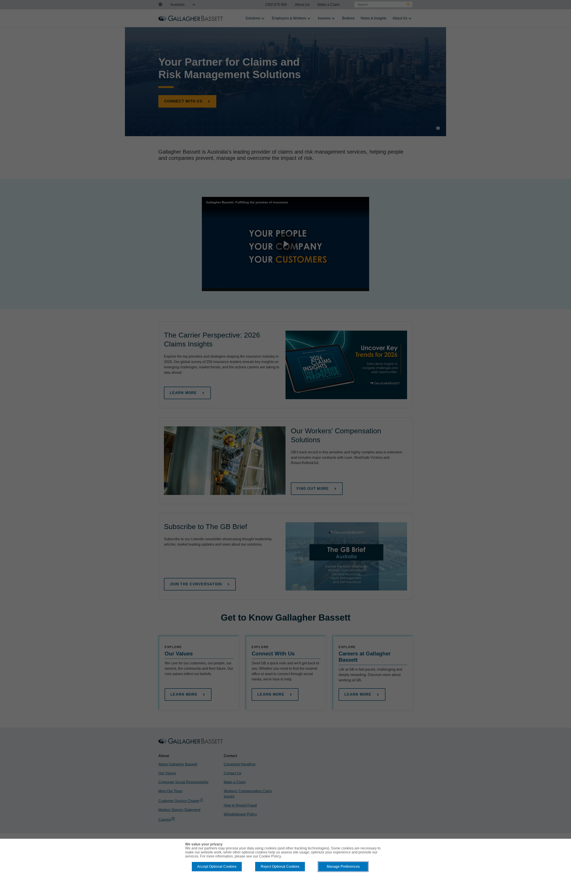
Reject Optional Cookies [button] (280, 866)
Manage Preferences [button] (343, 866)
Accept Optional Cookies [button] (216, 866)
